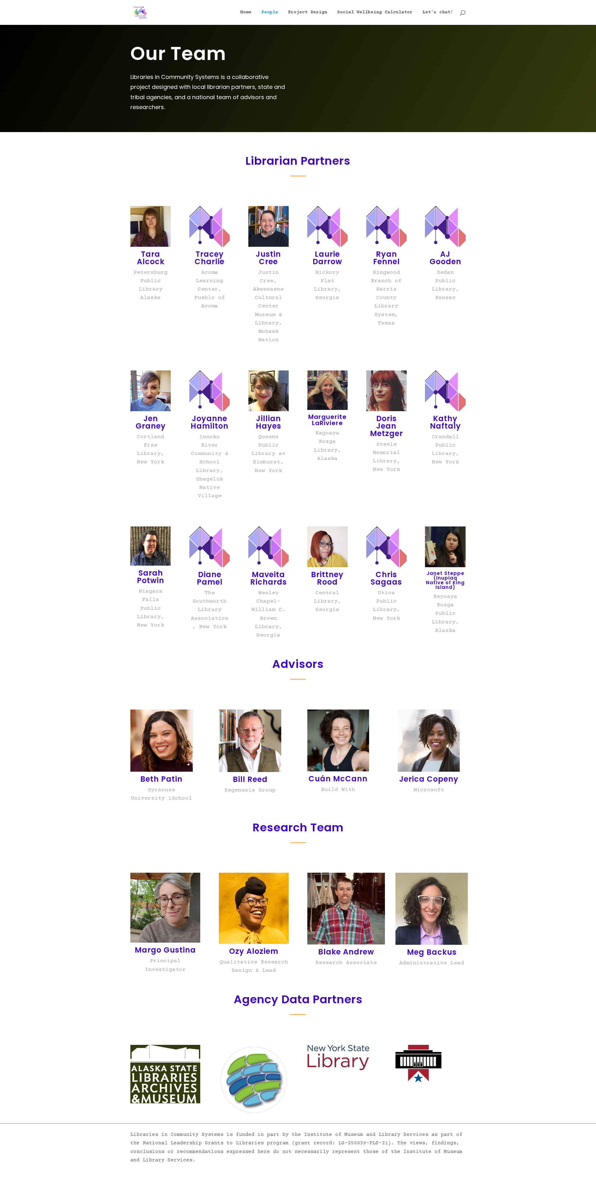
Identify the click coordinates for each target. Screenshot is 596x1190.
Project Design (307, 12)
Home (245, 12)
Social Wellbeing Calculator (375, 12)
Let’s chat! (437, 12)
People (269, 12)
